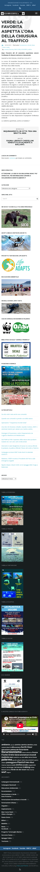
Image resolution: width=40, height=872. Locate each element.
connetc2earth (6, 747)
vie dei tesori (21, 770)
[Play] (4, 734)
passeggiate (11, 762)
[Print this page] (2, 45)
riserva (3, 765)
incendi (33, 755)
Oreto (34, 757)
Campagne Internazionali (10, 782)
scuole (13, 765)
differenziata (16, 747)
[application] (20, 725)
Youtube (22, 5)
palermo (6, 759)
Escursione (23, 749)
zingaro (9, 772)
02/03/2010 (8, 45)
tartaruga (9, 767)
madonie (5, 757)
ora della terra (27, 757)
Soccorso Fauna (6, 835)
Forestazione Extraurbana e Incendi (13, 799)
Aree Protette (6, 796)
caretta (18, 745)
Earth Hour (26, 747)
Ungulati (4, 806)
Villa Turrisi (30, 770)
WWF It (28, 5)
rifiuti (31, 762)
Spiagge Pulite (6, 838)
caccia (12, 745)
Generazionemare (22, 755)
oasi (20, 757)
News (33, 45)
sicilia (19, 764)
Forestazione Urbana (8, 803)
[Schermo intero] (36, 734)
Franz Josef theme (22, 866)
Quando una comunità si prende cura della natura (17, 418)
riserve (8, 765)
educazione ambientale (10, 750)
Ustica (8, 769)
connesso (12, 158)
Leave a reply (6, 47)
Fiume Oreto (7, 754)
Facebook (16, 5)
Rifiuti (3, 820)
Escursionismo (11, 752)
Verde (13, 769)
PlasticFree (23, 762)
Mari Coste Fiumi (7, 812)
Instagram (8, 5)
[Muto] (33, 734)
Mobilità (4, 823)
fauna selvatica (27, 752)
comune (6, 49)
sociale (25, 765)
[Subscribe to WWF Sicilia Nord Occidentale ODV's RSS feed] (20, 8)
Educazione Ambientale (9, 788)
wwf (3, 771)
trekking (26, 767)
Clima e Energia (6, 814)
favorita (11, 49)
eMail (34, 5)
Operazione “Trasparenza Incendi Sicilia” (14, 423)
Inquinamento (6, 809)
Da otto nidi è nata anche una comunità (14, 414)
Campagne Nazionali (8, 785)
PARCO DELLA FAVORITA (20, 49)
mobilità (16, 757)
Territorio (4, 841)
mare (11, 757)
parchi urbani (16, 760)
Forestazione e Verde (25, 45)
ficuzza (35, 752)
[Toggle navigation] (36, 13)
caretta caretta (27, 745)
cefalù (35, 745)
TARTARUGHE (18, 767)
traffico (30, 49)
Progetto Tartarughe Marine (11, 832)
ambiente (5, 744)
